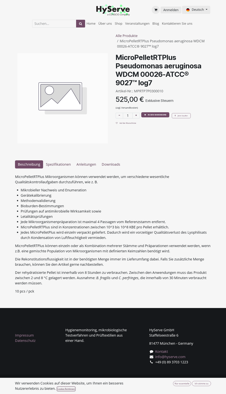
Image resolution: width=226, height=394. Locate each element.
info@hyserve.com (170, 356)
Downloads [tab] (111, 164)
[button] (155, 114)
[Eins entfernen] (119, 115)
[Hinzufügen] (136, 115)
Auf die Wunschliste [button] (127, 123)
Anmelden (171, 10)
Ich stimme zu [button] (201, 383)
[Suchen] (80, 23)
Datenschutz (25, 340)
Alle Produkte (127, 35)
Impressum (24, 335)
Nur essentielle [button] (182, 383)
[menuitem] (91, 23)
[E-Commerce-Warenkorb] (156, 10)
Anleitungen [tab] (86, 164)
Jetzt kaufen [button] (182, 115)
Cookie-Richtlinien (66, 388)
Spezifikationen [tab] (58, 164)
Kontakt (161, 351)
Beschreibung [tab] (29, 164)
